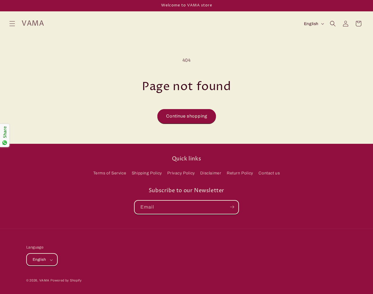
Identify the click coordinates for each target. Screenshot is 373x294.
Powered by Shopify (66, 280)
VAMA (44, 280)
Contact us (269, 173)
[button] (12, 23)
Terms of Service (109, 173)
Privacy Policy (181, 173)
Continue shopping (186, 116)
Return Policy (240, 173)
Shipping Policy (147, 173)
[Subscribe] (232, 207)
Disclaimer (210, 173)
